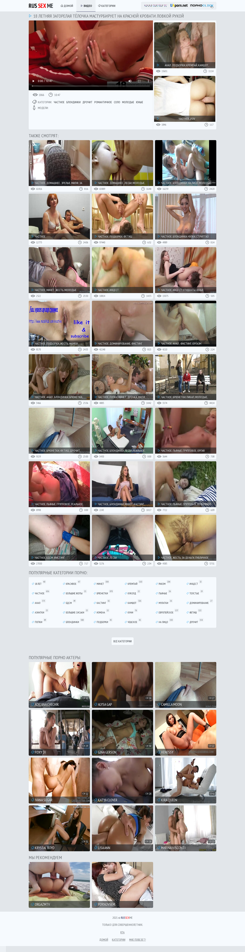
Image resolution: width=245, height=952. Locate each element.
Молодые (128, 102)
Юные (139, 102)
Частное (59, 102)
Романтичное (103, 102)
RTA (122, 932)
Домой (68, 6)
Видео (87, 6)
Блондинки (73, 102)
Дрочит (87, 102)
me (41, 5)
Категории (108, 6)
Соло (117, 102)
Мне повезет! (137, 939)
